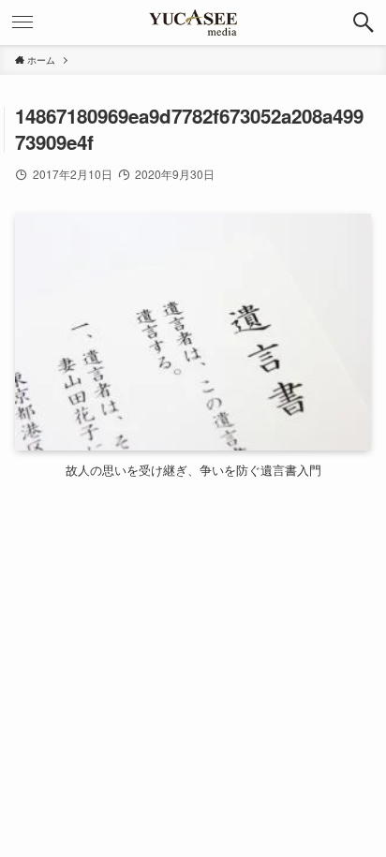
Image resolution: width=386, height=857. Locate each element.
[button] (363, 22)
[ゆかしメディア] (193, 22)
